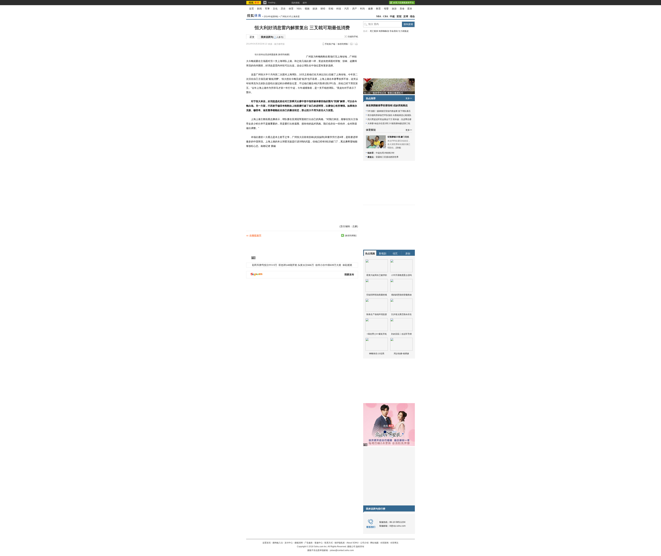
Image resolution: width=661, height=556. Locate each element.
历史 (283, 8)
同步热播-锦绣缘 (401, 353)
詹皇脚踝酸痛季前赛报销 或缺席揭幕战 (387, 105)
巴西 (270, 105)
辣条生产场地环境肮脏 (376, 314)
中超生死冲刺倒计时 (385, 153)
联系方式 (328, 543)
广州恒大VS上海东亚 (290, 16)
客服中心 (318, 543)
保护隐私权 (339, 543)
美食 (402, 8)
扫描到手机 (353, 36)
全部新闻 (384, 543)
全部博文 (394, 543)
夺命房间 (394, 31)
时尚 (362, 8)
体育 (291, 8)
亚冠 (399, 16)
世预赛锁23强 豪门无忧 (398, 137)
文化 (275, 8)
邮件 (305, 3)
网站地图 (374, 543)
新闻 (259, 8)
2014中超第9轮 (271, 16)
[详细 (398, 148)
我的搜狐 (295, 3)
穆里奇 (281, 105)
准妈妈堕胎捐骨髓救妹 (401, 295)
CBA (385, 16)
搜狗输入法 (277, 543)
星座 (409, 8)
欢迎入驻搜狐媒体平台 (403, 2)
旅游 (394, 8)
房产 (354, 8)
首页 (251, 8)
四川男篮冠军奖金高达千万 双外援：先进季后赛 (389, 119)
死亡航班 (374, 31)
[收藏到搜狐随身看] (342, 235)
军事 (267, 8)
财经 (323, 8)
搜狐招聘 (299, 543)
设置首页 (267, 543)
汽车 (346, 8)
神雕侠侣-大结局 (376, 353)
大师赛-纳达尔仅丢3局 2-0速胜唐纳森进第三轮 (389, 123)
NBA (299, 8)
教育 (378, 8)
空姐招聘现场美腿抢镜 (376, 295)
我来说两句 (272, 37)
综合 (412, 16)
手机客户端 (330, 44)
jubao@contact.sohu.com (342, 550)
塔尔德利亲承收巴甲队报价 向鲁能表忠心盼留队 (389, 115)
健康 (370, 8)
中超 (392, 16)
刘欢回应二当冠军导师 (401, 334)
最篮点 (371, 157)
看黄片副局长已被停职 (376, 275)
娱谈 (315, 8)
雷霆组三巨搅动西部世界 (387, 157)
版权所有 (360, 546)
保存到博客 (343, 44)
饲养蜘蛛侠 (384, 31)
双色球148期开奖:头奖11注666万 (296, 265)
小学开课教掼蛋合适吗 (401, 275)
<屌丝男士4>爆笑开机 (377, 334)
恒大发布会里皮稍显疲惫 (266, 54)
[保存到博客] (350, 235)
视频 (307, 8)
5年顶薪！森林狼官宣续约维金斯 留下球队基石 (389, 111)
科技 (338, 8)
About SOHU (353, 543)
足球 (405, 16)
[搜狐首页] (254, 2)
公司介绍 (364, 543)
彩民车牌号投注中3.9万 (264, 265)
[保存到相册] (283, 54)
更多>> (409, 98)
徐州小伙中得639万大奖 (328, 265)
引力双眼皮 (403, 31)
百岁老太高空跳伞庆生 (401, 314)
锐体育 (371, 153)
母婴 (386, 8)
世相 (330, 8)
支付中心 (289, 543)
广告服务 (309, 543)
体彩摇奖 (347, 265)
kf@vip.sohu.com (398, 526)
